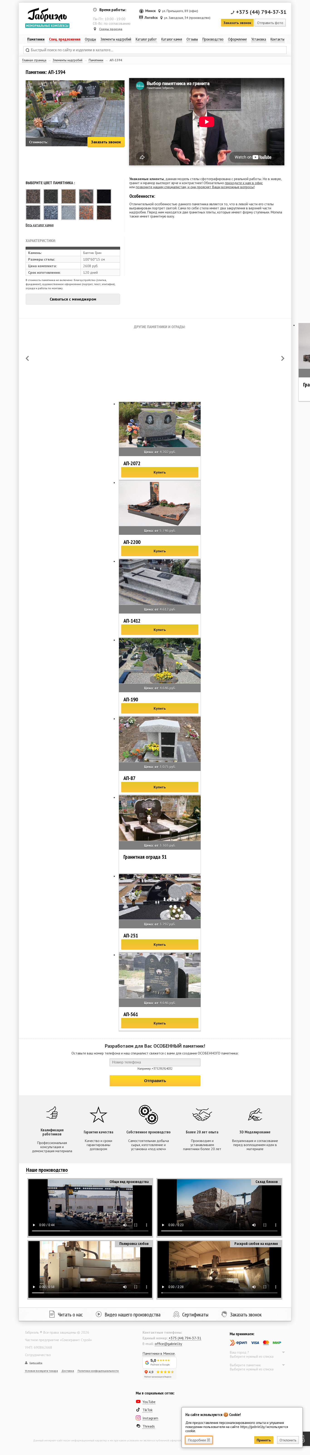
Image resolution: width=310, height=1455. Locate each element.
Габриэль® (47, 14)
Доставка (68, 1370)
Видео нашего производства (132, 1314)
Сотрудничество (38, 1354)
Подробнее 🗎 (199, 1440)
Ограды (90, 39)
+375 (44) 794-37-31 (261, 11)
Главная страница (34, 60)
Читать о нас (70, 1314)
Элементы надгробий (67, 60)
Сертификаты (195, 1314)
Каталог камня (171, 39)
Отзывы (192, 39)
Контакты (277, 39)
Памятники (96, 60)
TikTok (148, 1410)
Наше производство (47, 1169)
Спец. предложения (64, 39)
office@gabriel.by (168, 1343)
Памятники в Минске (159, 1353)
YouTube (149, 1401)
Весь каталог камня (40, 224)
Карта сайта (36, 1362)
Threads (149, 1426)
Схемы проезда (110, 29)
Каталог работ (146, 39)
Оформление (237, 39)
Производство (213, 39)
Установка (258, 39)
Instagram (150, 1418)
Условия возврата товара (41, 1370)
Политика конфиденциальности (98, 1370)
